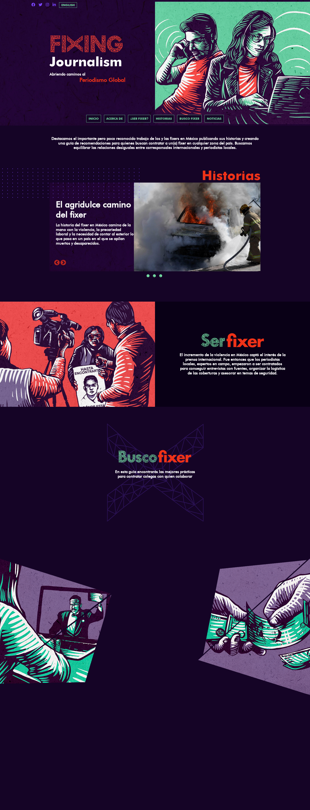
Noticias (214, 119)
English (68, 5)
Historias (164, 119)
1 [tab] (148, 275)
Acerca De (114, 119)
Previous (57, 263)
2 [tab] (154, 275)
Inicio (94, 119)
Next (63, 263)
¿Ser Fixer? (139, 119)
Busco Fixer (189, 119)
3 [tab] (160, 275)
